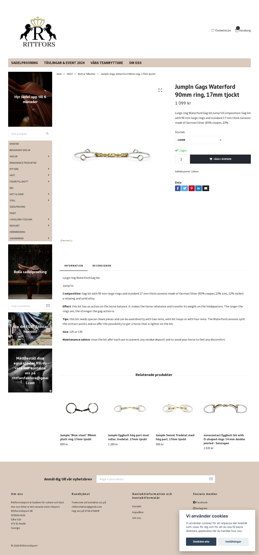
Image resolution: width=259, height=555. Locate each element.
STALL (13, 204)
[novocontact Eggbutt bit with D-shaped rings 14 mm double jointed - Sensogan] (225, 413)
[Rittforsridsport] (39, 33)
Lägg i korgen (222, 163)
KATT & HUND (17, 198)
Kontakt (136, 511)
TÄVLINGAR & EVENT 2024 (64, 67)
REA (11, 192)
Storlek (180, 136)
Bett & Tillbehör (87, 78)
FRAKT (13, 217)
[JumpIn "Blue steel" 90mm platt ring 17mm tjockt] (82, 413)
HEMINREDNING (17, 236)
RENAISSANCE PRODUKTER (23, 167)
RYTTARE (14, 173)
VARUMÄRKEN (17, 242)
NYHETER (14, 148)
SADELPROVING (17, 211)
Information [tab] (73, 270)
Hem (59, 78)
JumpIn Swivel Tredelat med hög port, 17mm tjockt (175, 442)
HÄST (12, 179)
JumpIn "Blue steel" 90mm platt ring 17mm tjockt (78, 442)
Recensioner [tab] (102, 270)
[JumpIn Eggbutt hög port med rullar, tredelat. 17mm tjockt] (129, 413)
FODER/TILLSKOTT (19, 186)
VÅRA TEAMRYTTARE (107, 67)
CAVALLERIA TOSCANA (21, 223)
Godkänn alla (201, 541)
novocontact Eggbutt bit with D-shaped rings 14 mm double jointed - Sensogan (224, 443)
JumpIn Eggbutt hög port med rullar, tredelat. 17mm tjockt (128, 442)
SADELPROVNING (24, 67)
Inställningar (233, 541)
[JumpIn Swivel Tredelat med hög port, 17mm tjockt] (177, 413)
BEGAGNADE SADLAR (20, 154)
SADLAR (13, 160)
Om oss (136, 522)
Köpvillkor (138, 516)
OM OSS (135, 67)
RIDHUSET (15, 230)
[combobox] (199, 144)
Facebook (202, 507)
